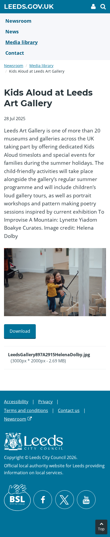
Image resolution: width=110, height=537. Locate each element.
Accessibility (16, 402)
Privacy (45, 402)
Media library (41, 65)
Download (20, 331)
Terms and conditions (26, 410)
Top (101, 528)
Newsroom (13, 65)
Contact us (69, 410)
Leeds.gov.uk (29, 7)
